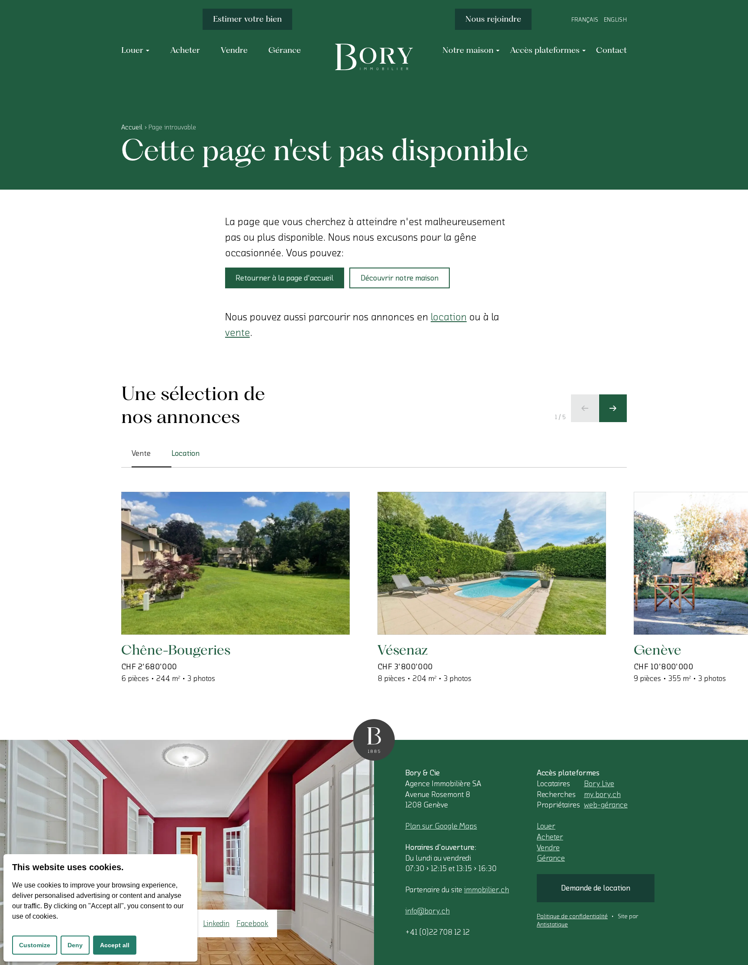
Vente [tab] (141, 453)
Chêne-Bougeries (175, 649)
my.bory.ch (602, 794)
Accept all (114, 945)
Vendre (548, 848)
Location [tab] (185, 453)
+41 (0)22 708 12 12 (437, 932)
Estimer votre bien (247, 19)
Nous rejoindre (493, 19)
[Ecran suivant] (613, 408)
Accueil (131, 127)
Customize (34, 945)
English (615, 20)
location (449, 317)
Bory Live (599, 783)
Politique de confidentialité (572, 916)
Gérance (551, 858)
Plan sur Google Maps (441, 826)
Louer (546, 826)
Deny (75, 945)
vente (237, 332)
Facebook (252, 923)
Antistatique (552, 925)
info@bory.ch (427, 911)
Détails (162, 606)
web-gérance (606, 805)
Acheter (550, 837)
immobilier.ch (486, 890)
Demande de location (595, 888)
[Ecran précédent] (585, 408)
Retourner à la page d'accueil (284, 278)
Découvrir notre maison (399, 278)
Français (585, 20)
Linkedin (216, 923)
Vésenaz (402, 649)
